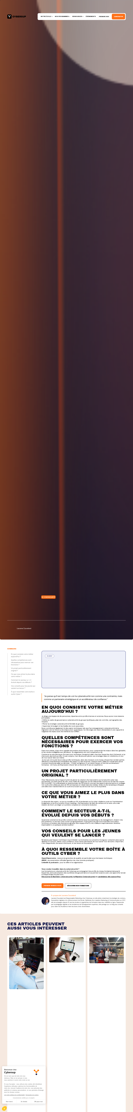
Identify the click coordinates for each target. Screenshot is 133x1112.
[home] (16, 17)
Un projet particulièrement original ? (21, 669)
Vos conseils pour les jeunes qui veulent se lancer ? (23, 687)
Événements (91, 16)
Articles (19, 588)
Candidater (118, 16)
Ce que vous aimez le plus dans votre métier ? (23, 675)
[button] (46, 16)
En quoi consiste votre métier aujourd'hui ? (22, 655)
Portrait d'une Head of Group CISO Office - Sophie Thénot (46, 588)
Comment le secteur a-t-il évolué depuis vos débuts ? (21, 681)
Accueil (10, 588)
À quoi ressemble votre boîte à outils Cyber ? (22, 693)
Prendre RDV (104, 16)
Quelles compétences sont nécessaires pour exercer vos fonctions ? (22, 662)
